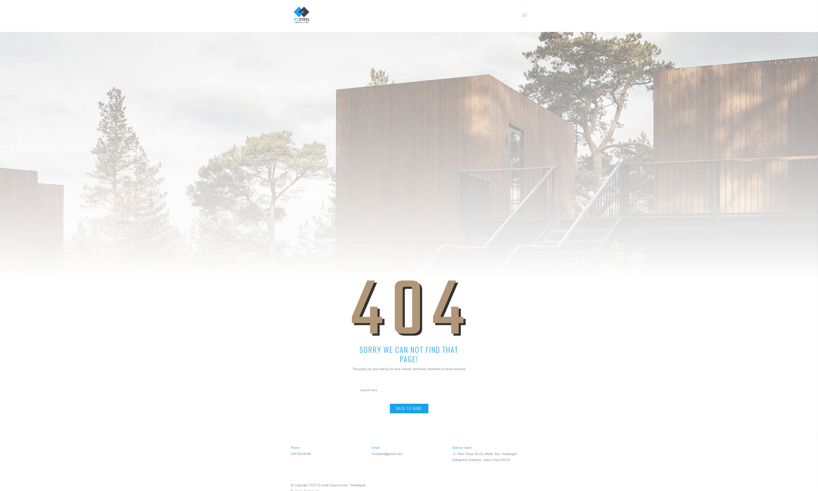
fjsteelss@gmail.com (387, 453)
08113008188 (301, 453)
